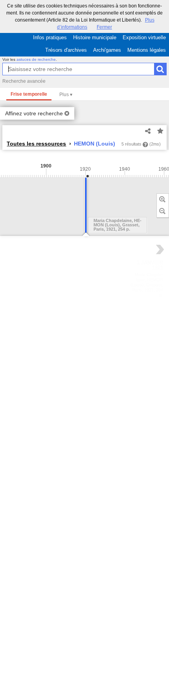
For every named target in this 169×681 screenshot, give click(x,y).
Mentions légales (146, 50)
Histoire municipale (94, 37)
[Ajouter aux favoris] (160, 131)
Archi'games (107, 50)
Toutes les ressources (36, 143)
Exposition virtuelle (144, 37)
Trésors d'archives (66, 50)
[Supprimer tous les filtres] (66, 113)
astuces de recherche (36, 59)
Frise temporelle (29, 94)
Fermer (104, 27)
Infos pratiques (50, 37)
